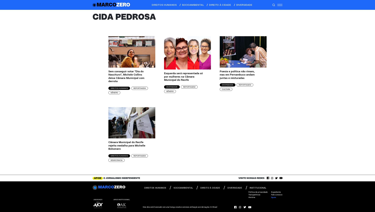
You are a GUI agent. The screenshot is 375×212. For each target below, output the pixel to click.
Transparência (254, 195)
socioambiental (193, 5)
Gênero (114, 93)
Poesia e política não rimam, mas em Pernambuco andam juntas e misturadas (237, 74)
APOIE (97, 178)
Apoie (273, 197)
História (251, 197)
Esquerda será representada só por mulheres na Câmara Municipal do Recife (183, 76)
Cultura (226, 89)
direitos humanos (164, 5)
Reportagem (139, 88)
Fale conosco (276, 195)
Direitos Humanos (119, 88)
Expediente (276, 192)
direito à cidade (220, 5)
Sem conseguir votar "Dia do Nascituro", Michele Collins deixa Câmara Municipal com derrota (126, 76)
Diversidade (172, 87)
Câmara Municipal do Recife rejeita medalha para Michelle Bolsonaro (126, 145)
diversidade (244, 5)
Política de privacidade (258, 192)
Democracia (116, 160)
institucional (258, 188)
